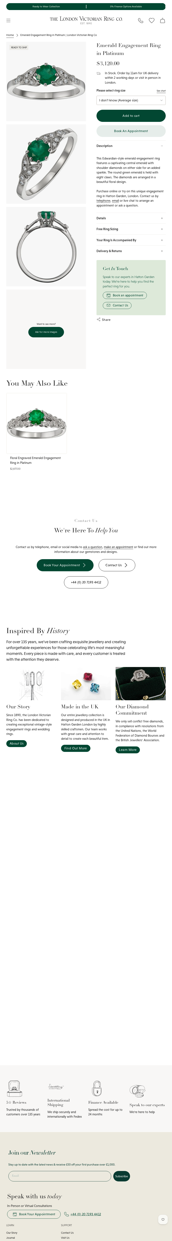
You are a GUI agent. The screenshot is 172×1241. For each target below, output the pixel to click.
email (115, 200)
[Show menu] (8, 20)
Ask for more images (46, 332)
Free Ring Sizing (107, 229)
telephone (103, 200)
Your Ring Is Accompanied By (116, 240)
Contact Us (120, 305)
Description (104, 146)
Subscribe (121, 1176)
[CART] (162, 20)
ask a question (92, 547)
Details (101, 218)
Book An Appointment (131, 131)
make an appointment (118, 547)
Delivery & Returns (109, 251)
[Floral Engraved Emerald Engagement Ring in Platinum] (37, 423)
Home (10, 35)
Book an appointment (128, 295)
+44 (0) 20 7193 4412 (85, 1214)
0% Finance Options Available (126, 6)
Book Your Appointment (37, 1214)
